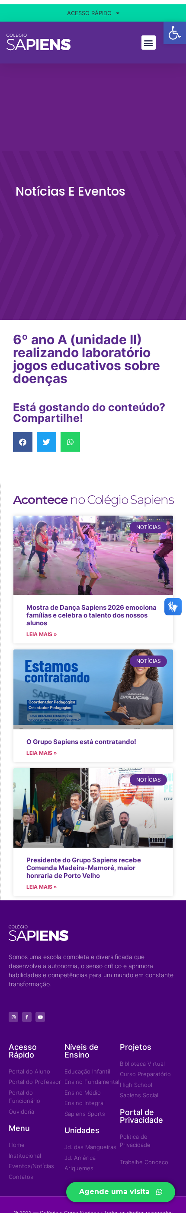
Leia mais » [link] (41, 634)
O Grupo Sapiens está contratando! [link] (81, 742)
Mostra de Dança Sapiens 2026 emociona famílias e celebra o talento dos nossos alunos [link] (91, 615)
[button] (148, 42)
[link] (175, 33)
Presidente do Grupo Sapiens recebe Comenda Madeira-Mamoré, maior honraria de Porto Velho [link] (83, 868)
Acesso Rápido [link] (89, 13)
